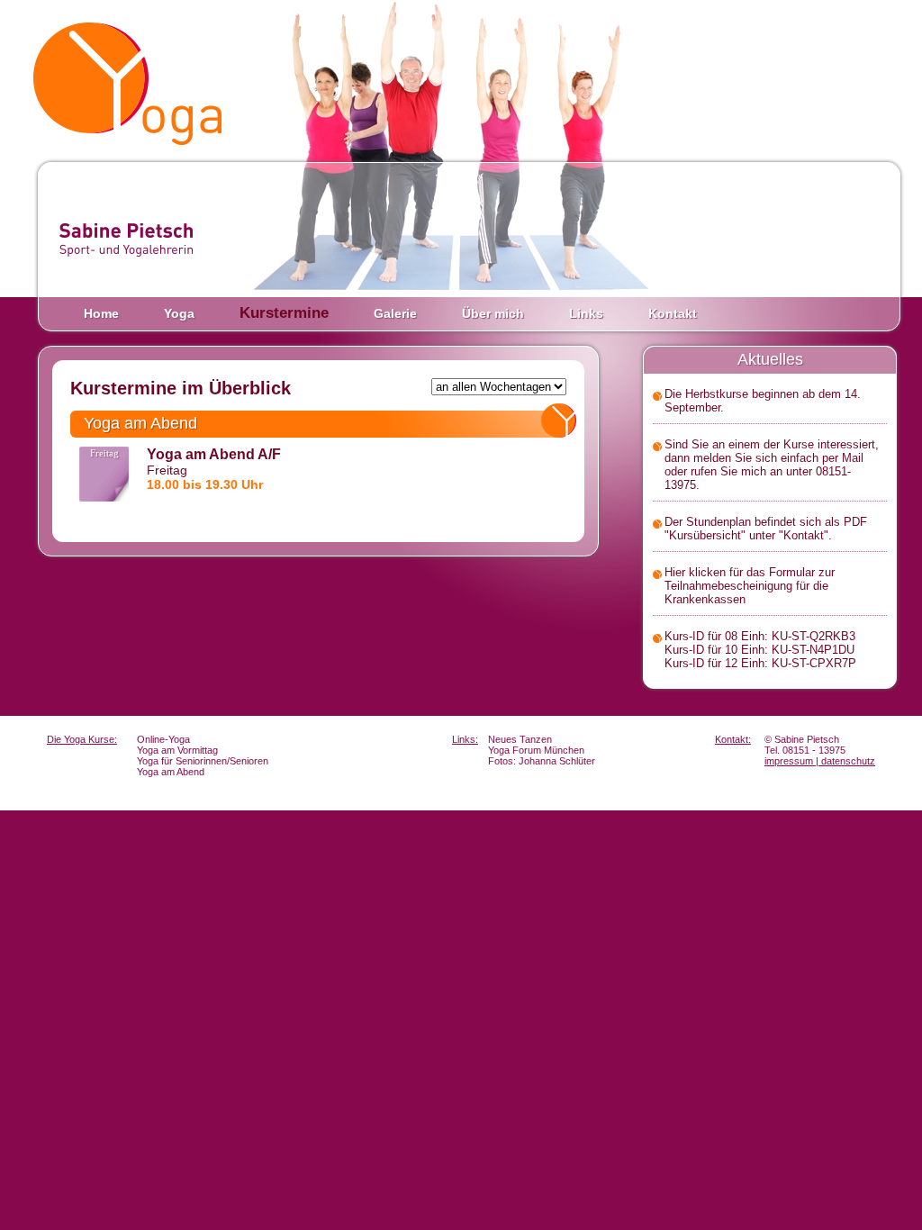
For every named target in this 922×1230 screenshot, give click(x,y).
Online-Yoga (163, 739)
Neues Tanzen (520, 739)
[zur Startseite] (132, 83)
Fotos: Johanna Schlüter (541, 760)
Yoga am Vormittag (177, 750)
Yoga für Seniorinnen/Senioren (202, 760)
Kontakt (672, 313)
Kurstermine (284, 312)
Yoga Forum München (536, 750)
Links (586, 313)
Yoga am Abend (170, 771)
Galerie (395, 313)
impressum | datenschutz (819, 760)
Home (101, 313)
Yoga (179, 313)
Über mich (493, 313)
